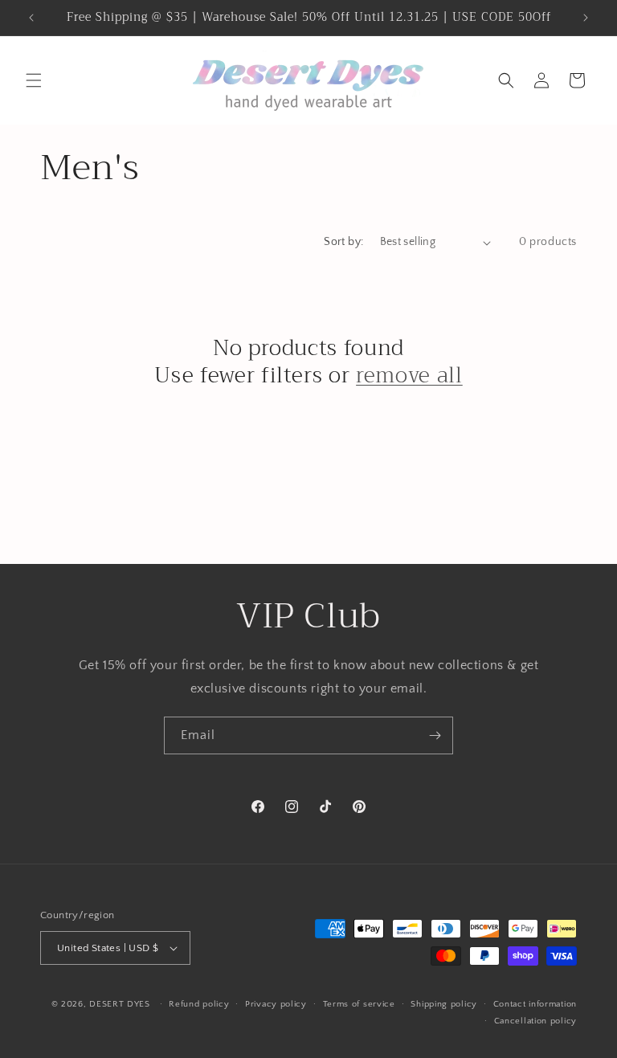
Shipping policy (444, 1004)
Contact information (535, 1004)
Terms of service (359, 1004)
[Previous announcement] (31, 17)
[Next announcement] (585, 17)
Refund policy (199, 1004)
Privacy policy (276, 1004)
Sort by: (343, 241)
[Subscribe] (434, 735)
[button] (33, 80)
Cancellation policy (535, 1021)
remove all (409, 376)
